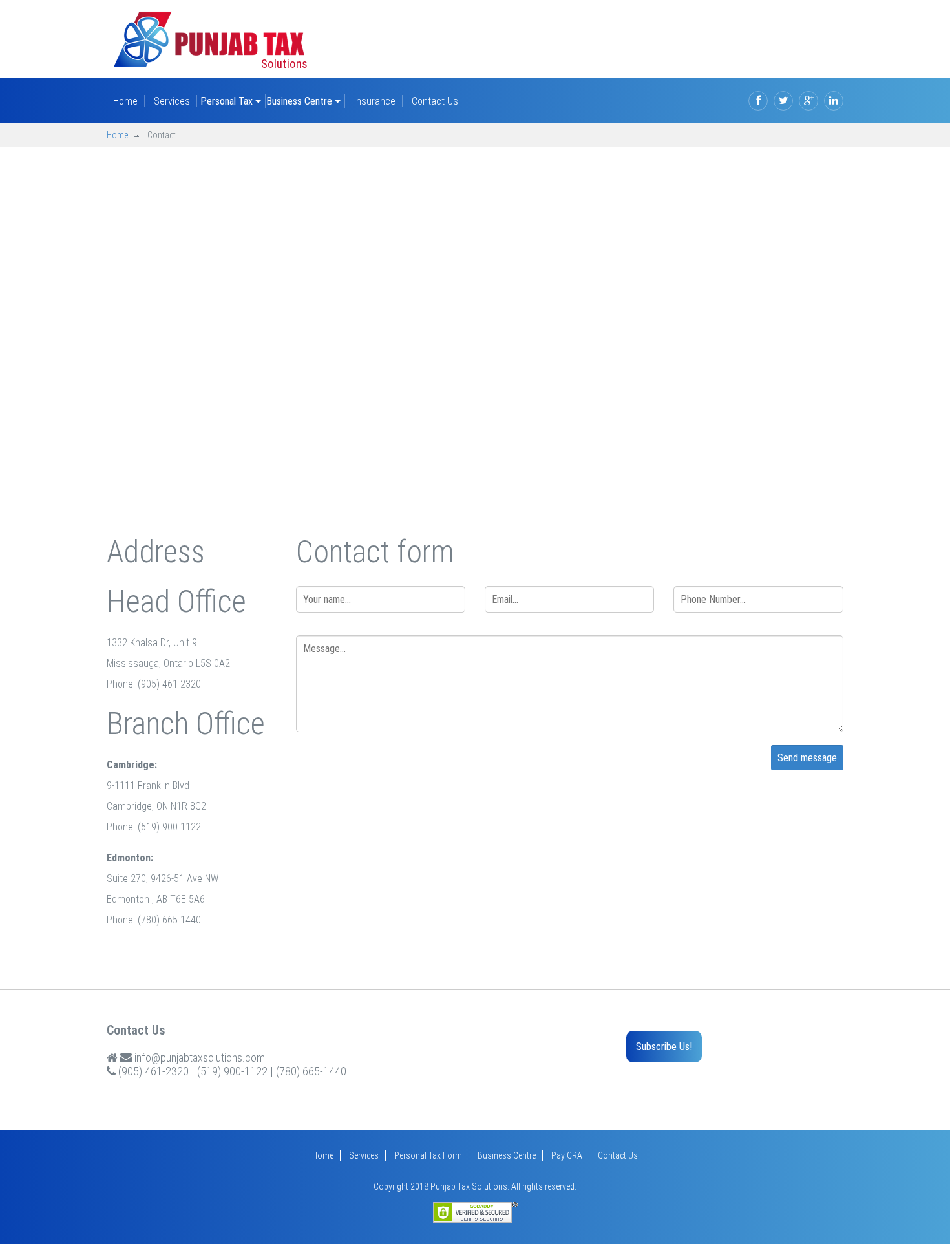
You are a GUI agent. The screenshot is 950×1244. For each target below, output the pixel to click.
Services (172, 101)
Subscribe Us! (664, 1046)
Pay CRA (566, 1155)
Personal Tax (227, 101)
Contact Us (435, 101)
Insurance (375, 101)
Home (125, 101)
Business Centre (300, 101)
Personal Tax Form (428, 1155)
